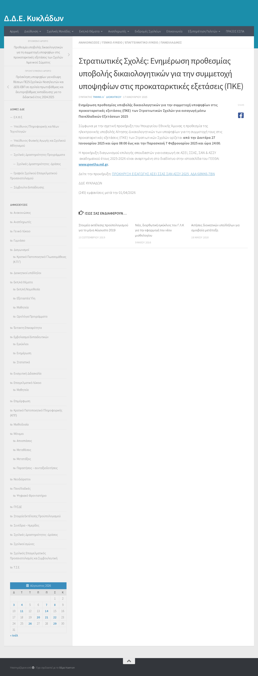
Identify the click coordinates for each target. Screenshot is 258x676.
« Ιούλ (14, 635)
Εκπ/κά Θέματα (89, 31)
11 (21, 611)
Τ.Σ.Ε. (17, 567)
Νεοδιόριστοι (22, 479)
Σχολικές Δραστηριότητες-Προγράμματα (39, 155)
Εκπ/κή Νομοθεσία (28, 289)
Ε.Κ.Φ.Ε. (18, 117)
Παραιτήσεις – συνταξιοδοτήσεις (37, 468)
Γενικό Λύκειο (112, 42)
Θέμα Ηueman (67, 667)
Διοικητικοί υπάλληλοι (27, 273)
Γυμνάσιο (19, 240)
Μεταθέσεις (24, 450)
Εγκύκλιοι (22, 344)
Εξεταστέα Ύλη (26, 298)
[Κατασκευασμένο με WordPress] (33, 667)
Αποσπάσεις (24, 441)
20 (38, 617)
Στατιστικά (23, 362)
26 (30, 623)
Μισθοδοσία (21, 424)
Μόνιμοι (19, 434)
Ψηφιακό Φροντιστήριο (32, 495)
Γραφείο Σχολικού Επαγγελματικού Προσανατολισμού (33, 175)
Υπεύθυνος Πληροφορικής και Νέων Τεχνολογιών (34, 129)
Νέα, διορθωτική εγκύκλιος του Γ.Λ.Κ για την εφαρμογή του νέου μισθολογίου (159, 230)
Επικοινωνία (174, 31)
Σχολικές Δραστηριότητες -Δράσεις (39, 164)
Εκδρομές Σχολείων (148, 31)
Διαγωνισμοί (21, 250)
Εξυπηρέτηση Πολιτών (202, 31)
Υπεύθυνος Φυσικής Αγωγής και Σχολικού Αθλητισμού (38, 143)
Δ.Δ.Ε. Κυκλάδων (34, 18)
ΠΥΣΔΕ (18, 507)
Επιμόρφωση (22, 401)
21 (46, 617)
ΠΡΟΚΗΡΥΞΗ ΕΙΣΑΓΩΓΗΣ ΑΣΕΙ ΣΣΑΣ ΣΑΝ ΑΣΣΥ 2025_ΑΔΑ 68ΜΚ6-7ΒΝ (163, 173)
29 (54, 623)
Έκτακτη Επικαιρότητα (28, 328)
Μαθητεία (23, 307)
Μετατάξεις (24, 459)
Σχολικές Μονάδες (59, 31)
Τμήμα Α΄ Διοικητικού (107, 97)
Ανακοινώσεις (89, 42)
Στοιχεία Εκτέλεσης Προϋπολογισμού (37, 516)
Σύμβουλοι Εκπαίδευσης (29, 187)
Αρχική (14, 31)
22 (54, 617)
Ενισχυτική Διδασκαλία (27, 373)
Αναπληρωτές (117, 31)
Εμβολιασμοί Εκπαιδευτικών (31, 337)
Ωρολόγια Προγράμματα (32, 316)
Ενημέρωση (24, 353)
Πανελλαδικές (171, 42)
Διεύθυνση (31, 31)
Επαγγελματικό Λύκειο (141, 42)
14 (46, 611)
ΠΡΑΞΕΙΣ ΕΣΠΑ (235, 31)
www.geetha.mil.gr (93, 164)
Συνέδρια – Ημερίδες (26, 525)
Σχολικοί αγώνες (24, 544)
